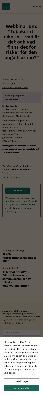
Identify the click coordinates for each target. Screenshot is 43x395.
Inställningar (21, 381)
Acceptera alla (21, 388)
